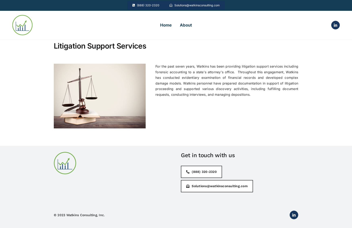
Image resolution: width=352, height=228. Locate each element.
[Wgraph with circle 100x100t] (22, 16)
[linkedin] (335, 25)
